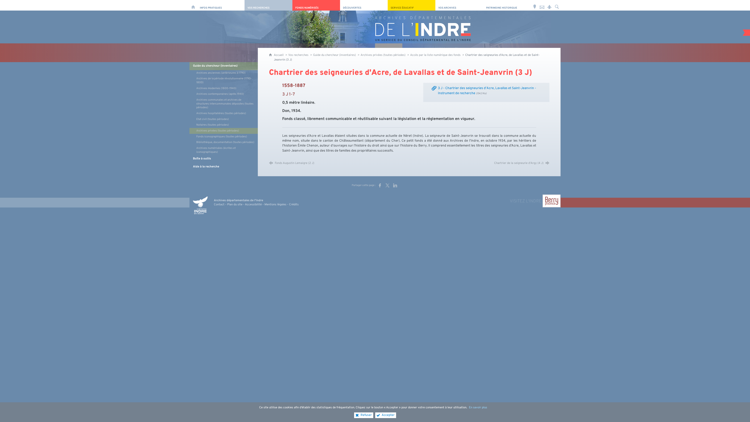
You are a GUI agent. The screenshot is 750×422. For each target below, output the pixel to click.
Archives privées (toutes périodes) (383, 55)
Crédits (294, 204)
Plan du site (234, 204)
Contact (219, 204)
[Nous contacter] (542, 5)
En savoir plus (478, 407)
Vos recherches (298, 55)
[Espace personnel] (549, 5)
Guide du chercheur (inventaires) (335, 55)
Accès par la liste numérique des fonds (435, 55)
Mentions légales (275, 204)
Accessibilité (253, 204)
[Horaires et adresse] (534, 5)
